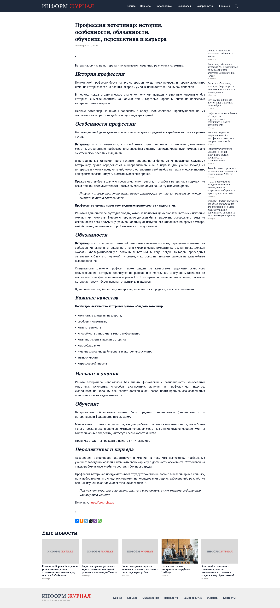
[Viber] (95, 521)
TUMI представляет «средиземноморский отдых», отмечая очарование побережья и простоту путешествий (221, 187)
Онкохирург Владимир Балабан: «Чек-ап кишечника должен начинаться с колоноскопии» (220, 154)
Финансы (224, 6)
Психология (184, 6)
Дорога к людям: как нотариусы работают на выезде (220, 53)
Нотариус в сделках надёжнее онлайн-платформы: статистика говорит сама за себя (221, 137)
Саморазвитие (205, 6)
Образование (164, 6)
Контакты (229, 597)
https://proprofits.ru (102, 502)
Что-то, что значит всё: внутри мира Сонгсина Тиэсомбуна (220, 102)
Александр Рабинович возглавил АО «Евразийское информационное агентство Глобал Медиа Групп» (223, 70)
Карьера (145, 6)
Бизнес (131, 6)
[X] (91, 521)
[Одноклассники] (81, 521)
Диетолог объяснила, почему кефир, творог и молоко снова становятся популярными (221, 88)
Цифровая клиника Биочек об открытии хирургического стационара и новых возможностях (223, 119)
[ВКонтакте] (77, 521)
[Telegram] (86, 521)
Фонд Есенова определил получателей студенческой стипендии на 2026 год (223, 171)
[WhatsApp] (100, 521)
